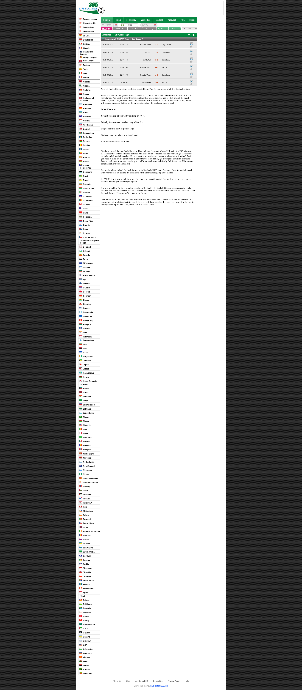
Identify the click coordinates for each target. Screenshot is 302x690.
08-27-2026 (106, 25)
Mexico (86, 442)
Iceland (86, 329)
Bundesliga (88, 40)
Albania (86, 82)
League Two (88, 31)
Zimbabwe (87, 674)
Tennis (118, 20)
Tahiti (82, 596)
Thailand (87, 612)
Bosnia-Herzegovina (85, 167)
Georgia (86, 292)
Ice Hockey (131, 20)
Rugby (192, 20)
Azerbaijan (88, 125)
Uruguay (87, 641)
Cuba (85, 229)
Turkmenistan (89, 625)
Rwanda (86, 544)
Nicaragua (87, 470)
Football (107, 20)
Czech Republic (90, 237)
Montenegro (88, 454)
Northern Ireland (90, 482)
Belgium (86, 145)
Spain (85, 69)
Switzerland (88, 589)
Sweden (86, 584)
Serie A (86, 44)
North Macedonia (90, 478)
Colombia (87, 217)
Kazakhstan (88, 373)
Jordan (86, 369)
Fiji (84, 280)
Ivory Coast (88, 357)
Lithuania (87, 409)
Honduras (87, 316)
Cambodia (87, 196)
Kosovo (83, 384)
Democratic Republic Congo (89, 242)
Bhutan (86, 157)
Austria (86, 121)
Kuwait (86, 388)
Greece (86, 308)
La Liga (86, 36)
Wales (86, 661)
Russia (86, 540)
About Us (117, 681)
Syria (85, 593)
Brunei (86, 180)
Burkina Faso (89, 188)
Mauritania (87, 437)
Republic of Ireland (91, 531)
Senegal (86, 560)
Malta (85, 433)
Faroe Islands (89, 275)
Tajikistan (87, 604)
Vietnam (86, 657)
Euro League (89, 61)
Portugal (87, 519)
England (86, 65)
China (85, 213)
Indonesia (87, 337)
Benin (85, 153)
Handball (159, 20)
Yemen (86, 665)
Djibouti (86, 251)
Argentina (87, 104)
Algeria (86, 86)
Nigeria (86, 474)
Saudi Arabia (89, 552)
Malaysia (87, 425)
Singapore (87, 568)
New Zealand (89, 466)
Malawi (86, 421)
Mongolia (87, 450)
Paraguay (87, 503)
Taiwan (86, 600)
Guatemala (88, 312)
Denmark (87, 247)
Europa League (90, 57)
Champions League (86, 53)
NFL (183, 20)
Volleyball (172, 20)
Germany (87, 296)
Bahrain (86, 129)
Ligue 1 (86, 48)
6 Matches (106, 35)
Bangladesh (88, 133)
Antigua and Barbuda (87, 99)
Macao (86, 417)
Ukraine (86, 637)
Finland (86, 284)
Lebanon (87, 397)
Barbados (87, 137)
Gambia (86, 288)
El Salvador (88, 263)
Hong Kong (88, 320)
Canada (86, 205)
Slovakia (87, 572)
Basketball (145, 20)
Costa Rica (88, 221)
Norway (86, 486)
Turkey (86, 620)
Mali (85, 429)
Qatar (85, 527)
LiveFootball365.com (159, 686)
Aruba (86, 113)
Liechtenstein (89, 405)
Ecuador (87, 255)
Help (187, 681)
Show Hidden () (122, 35)
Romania (87, 535)
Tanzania (87, 608)
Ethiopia (86, 271)
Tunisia (86, 616)
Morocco (87, 458)
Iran (85, 344)
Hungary (87, 324)
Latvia (86, 393)
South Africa (88, 580)
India (85, 333)
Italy (85, 73)
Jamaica (87, 361)
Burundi (86, 192)
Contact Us (157, 681)
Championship (89, 23)
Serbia (86, 564)
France (86, 77)
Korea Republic (90, 381)
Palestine (87, 495)
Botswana (87, 172)
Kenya (86, 377)
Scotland (87, 556)
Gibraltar (87, 304)
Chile (85, 209)
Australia (87, 117)
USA (85, 645)
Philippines (88, 511)
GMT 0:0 (145, 25)
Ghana (86, 300)
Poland (86, 515)
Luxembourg (88, 413)
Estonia (86, 267)
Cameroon (87, 201)
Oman (85, 491)
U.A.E (85, 629)
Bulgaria (87, 184)
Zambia (86, 669)
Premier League (90, 19)
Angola (86, 94)
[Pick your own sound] (191, 43)
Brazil (85, 176)
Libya (85, 401)
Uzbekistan (88, 649)
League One (88, 27)
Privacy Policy (174, 681)
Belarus (86, 141)
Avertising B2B (141, 681)
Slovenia (87, 576)
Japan (86, 365)
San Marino (88, 548)
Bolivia (86, 162)
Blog (128, 681)
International (88, 340)
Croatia (86, 225)
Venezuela (87, 653)
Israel (85, 352)
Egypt (85, 259)
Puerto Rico (88, 523)
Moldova (87, 446)
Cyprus (86, 233)
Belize (86, 149)
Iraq (85, 348)
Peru (85, 507)
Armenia (87, 108)
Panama (86, 499)
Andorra (86, 90)
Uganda (86, 633)
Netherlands (88, 462)
